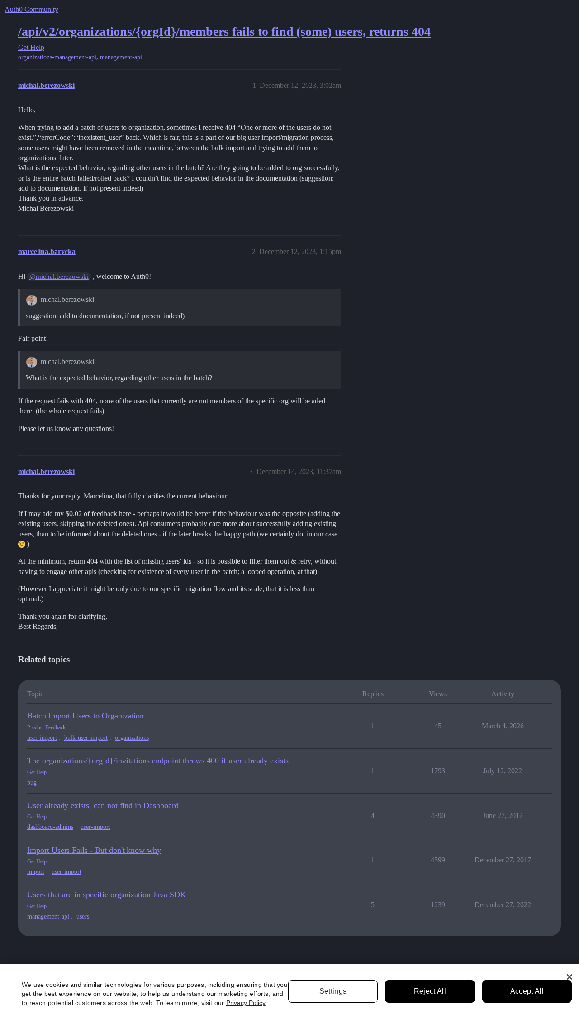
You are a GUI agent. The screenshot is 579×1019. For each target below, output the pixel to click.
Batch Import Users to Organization (85, 715)
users (82, 916)
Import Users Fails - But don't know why (94, 850)
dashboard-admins (50, 826)
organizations (132, 737)
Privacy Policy (246, 1002)
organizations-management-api (57, 57)
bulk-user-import (86, 737)
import (35, 871)
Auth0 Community (31, 9)
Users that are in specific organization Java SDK (106, 894)
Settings (333, 991)
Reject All (430, 991)
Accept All (527, 991)
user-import (42, 737)
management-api (121, 57)
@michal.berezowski (59, 276)
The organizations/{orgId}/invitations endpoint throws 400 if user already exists (158, 760)
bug (32, 782)
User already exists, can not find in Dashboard (103, 805)
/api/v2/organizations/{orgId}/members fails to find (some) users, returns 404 (224, 31)
